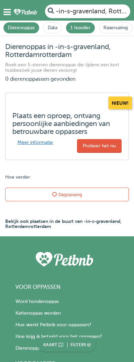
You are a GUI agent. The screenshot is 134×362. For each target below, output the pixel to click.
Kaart (50, 344)
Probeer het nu (99, 145)
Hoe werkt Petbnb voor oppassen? (53, 324)
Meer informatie (35, 142)
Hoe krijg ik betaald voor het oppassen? (58, 336)
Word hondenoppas (37, 301)
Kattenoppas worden (38, 313)
